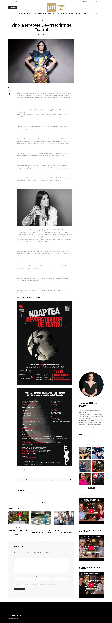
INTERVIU (22, 13)
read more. (98, 428)
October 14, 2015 (37, 34)
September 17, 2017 (67, 535)
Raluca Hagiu (45, 34)
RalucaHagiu (91, 439)
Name (15, 576)
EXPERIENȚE (51, 13)
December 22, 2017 (45, 535)
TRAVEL (86, 13)
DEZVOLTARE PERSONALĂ (65, 13)
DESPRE (93, 13)
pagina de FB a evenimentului (31, 297)
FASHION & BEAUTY (40, 13)
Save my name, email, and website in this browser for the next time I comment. (35, 584)
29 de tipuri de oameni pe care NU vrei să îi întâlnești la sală (64, 531)
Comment (16, 557)
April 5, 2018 (22, 534)
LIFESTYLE (78, 13)
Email (35, 576)
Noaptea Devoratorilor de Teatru (35, 492)
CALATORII (41, 20)
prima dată (14, 615)
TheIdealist (59, 535)
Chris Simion (21, 492)
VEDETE (29, 13)
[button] (40, 537)
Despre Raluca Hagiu (13, 1)
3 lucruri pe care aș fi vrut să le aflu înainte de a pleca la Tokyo (41, 531)
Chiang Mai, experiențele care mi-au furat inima (18, 531)
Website (55, 576)
